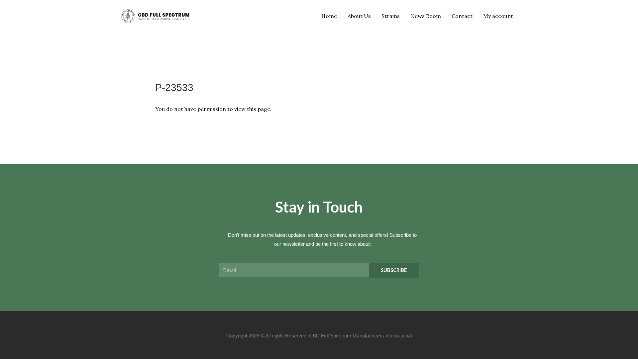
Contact (462, 16)
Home (329, 16)
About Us (359, 16)
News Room (425, 16)
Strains (390, 16)
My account (498, 16)
